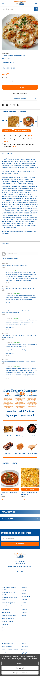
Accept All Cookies (20, 672)
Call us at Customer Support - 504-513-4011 (20, 566)
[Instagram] (21, 571)
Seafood (24, 599)
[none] (20, 32)
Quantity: (5, 77)
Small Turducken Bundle (9, 615)
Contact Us (5, 624)
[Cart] (36, 3)
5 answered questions (8, 62)
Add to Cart (10, 489)
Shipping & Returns (7, 621)
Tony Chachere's (7, 646)
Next (38, 484)
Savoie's (23, 643)
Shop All (24, 587)
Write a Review (6, 58)
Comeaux (23, 650)
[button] (20, 98)
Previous (2, 484)
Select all (7, 131)
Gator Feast (5, 609)
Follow (3, 267)
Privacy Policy (6, 612)
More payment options (20, 93)
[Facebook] (3, 105)
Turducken (25, 612)
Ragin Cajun (24, 646)
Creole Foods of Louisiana (10, 650)
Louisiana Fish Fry (7, 643)
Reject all (20, 668)
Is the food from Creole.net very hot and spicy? (15, 265)
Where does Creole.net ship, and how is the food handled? (18, 288)
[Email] (6, 105)
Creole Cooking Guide (8, 603)
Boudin (24, 603)
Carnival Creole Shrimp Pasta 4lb (15, 136)
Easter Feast (5, 606)
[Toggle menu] (3, 3)
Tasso (23, 606)
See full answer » (27, 280)
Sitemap (4, 631)
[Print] (10, 105)
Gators (24, 590)
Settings (20, 663)
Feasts (24, 615)
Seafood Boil (26, 596)
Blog (3, 628)
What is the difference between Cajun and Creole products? (18, 361)
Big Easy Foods (25, 653)
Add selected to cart (22, 131)
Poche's (4, 653)
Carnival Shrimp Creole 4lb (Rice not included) (20, 139)
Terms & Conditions (8, 618)
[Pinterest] (17, 105)
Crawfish (24, 593)
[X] (14, 105)
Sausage (24, 609)
